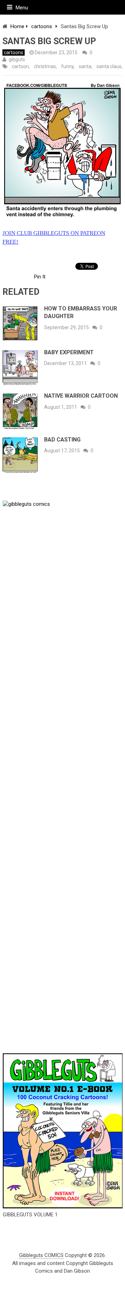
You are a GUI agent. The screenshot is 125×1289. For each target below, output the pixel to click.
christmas (45, 66)
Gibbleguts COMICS (41, 1255)
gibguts (17, 59)
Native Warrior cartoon (81, 395)
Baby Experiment (69, 352)
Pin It (39, 277)
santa (85, 66)
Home (17, 26)
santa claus (109, 66)
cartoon (20, 66)
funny (67, 66)
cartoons (41, 26)
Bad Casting (62, 439)
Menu (22, 8)
